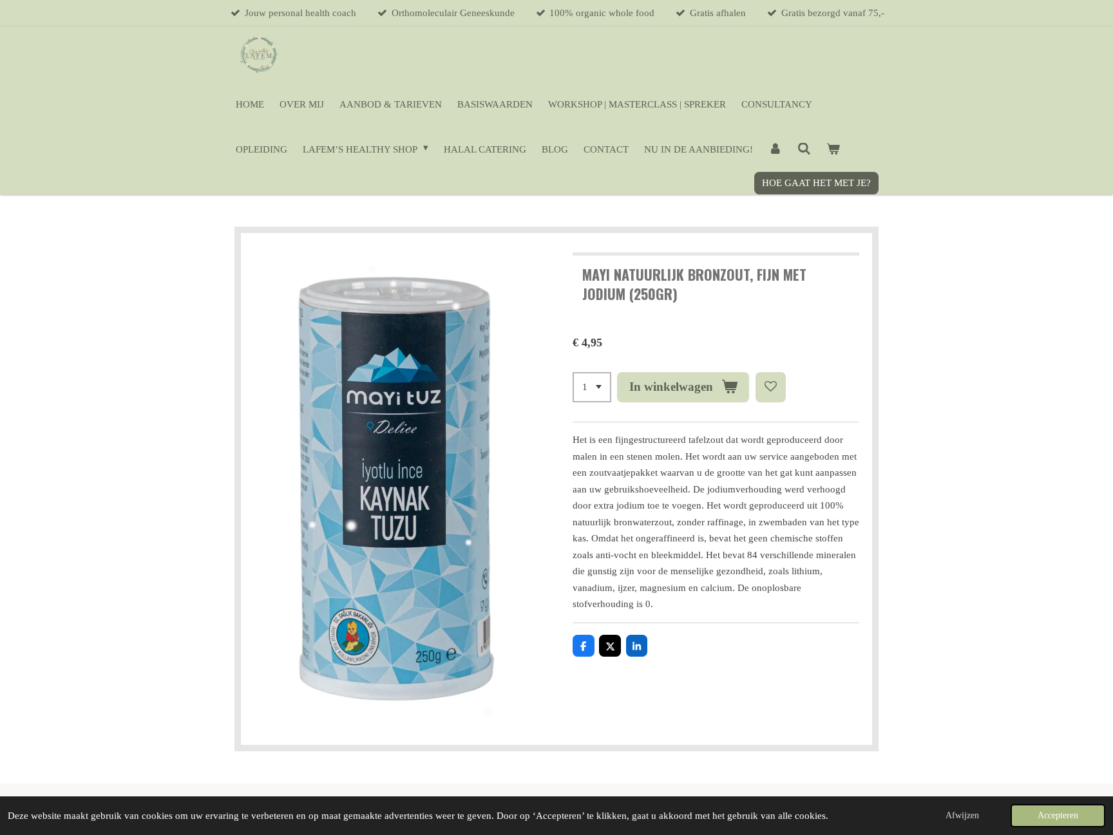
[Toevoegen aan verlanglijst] (771, 387)
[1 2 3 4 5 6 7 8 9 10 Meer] (592, 387)
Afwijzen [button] (962, 815)
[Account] (775, 149)
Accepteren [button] (1058, 815)
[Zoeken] (804, 149)
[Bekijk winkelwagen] (833, 149)
